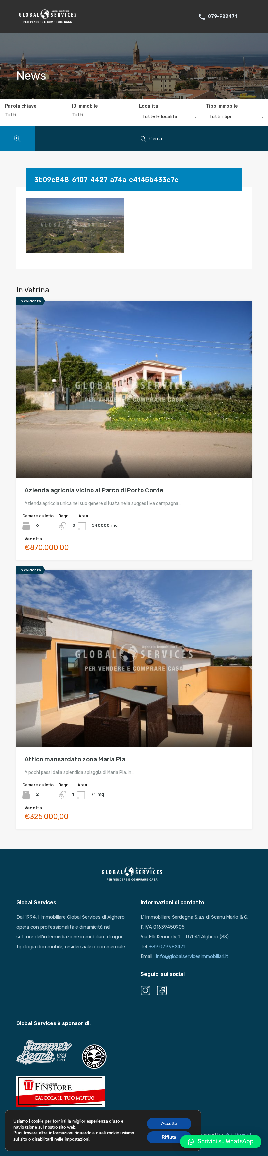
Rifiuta (169, 1137)
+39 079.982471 (167, 947)
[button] (220, 1141)
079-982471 (222, 16)
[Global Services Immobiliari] (47, 22)
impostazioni (77, 1139)
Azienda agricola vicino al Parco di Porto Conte (94, 490)
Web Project (238, 1135)
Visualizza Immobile (134, 442)
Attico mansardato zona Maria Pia (75, 759)
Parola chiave (20, 106)
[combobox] (167, 118)
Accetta (169, 1123)
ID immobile (85, 106)
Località (148, 106)
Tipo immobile (222, 106)
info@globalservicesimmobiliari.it (192, 956)
